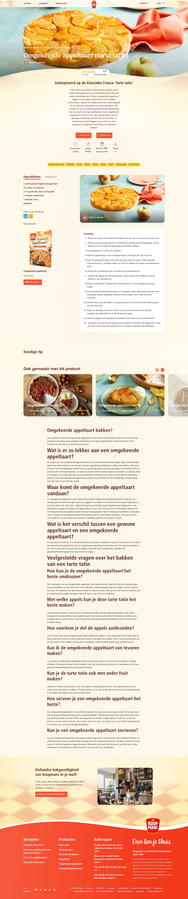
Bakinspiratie (61, 3)
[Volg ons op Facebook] (36, 890)
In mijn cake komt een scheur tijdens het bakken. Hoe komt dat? (108, 848)
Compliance (158, 888)
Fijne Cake (64, 845)
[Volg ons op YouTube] (45, 890)
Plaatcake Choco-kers (34, 862)
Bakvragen (111, 888)
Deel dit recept (85, 135)
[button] (157, 370)
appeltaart (86, 438)
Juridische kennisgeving (125, 891)
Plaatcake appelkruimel (35, 858)
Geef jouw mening (100, 74)
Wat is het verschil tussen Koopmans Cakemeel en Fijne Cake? (108, 859)
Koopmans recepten (34, 47)
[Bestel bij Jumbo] (31, 216)
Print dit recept (105, 135)
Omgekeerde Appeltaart (70, 864)
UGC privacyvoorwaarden (104, 891)
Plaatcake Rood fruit (33, 845)
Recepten (27, 3)
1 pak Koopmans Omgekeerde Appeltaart (41, 184)
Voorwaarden (123, 888)
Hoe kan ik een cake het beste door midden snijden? (108, 876)
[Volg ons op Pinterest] (54, 890)
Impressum (140, 891)
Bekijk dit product (32, 282)
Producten (43, 3)
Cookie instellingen (76, 888)
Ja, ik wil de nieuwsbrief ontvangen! (50, 794)
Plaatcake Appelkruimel (70, 869)
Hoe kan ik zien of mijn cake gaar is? (110, 869)
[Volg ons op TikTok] (50, 890)
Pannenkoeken (66, 850)
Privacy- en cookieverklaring (141, 888)
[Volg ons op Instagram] (40, 890)
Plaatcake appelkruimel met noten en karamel (37, 851)
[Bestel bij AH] (26, 216)
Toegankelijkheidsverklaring (83, 891)
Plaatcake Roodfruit (69, 854)
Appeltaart (47, 47)
